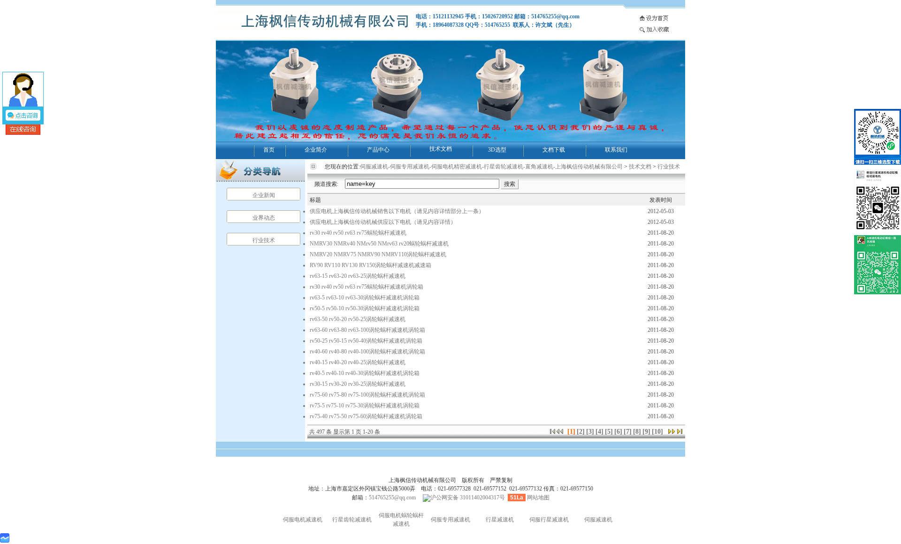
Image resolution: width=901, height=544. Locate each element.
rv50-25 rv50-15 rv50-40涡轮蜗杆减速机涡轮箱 (366, 340)
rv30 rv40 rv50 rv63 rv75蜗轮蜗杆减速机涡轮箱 (366, 286)
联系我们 (616, 149)
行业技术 (263, 240)
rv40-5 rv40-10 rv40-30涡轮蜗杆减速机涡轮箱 (365, 373)
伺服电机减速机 (302, 519)
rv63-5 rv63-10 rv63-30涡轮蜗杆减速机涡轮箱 (365, 297)
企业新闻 (263, 195)
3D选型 (497, 149)
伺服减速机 (598, 519)
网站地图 (538, 497)
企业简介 (316, 149)
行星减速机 (500, 519)
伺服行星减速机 (549, 519)
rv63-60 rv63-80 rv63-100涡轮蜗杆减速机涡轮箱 (367, 330)
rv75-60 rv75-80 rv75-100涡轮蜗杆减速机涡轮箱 (367, 394)
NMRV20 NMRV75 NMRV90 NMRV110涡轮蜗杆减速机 (378, 254)
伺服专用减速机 (450, 519)
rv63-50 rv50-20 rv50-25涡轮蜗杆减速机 (357, 319)
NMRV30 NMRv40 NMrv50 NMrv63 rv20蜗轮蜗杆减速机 (379, 243)
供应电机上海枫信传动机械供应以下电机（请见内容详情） (383, 222)
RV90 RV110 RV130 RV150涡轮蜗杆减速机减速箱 (370, 265)
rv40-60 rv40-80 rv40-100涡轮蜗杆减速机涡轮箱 (367, 351)
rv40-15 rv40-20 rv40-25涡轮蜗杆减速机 (357, 362)
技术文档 (440, 149)
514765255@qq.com (392, 497)
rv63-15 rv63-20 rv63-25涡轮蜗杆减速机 (357, 276)
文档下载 (553, 149)
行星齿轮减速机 (352, 519)
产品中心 (378, 149)
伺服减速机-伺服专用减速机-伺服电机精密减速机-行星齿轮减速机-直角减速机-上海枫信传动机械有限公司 (491, 166)
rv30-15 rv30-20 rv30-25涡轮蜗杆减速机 (357, 384)
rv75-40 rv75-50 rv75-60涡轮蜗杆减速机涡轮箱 (366, 416)
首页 (269, 149)
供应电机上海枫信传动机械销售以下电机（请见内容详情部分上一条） (397, 211)
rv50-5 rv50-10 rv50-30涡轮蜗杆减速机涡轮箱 (365, 308)
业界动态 (263, 218)
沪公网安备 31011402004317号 (467, 497)
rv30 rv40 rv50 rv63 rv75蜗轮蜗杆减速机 (358, 233)
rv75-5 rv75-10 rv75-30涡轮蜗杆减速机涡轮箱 (365, 405)
